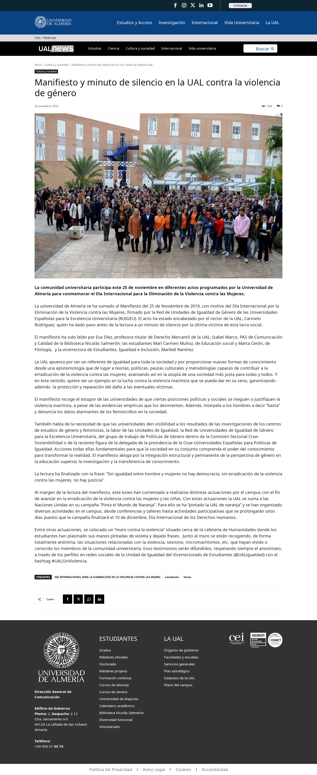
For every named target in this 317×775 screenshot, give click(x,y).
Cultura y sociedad (56, 65)
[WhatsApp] (89, 599)
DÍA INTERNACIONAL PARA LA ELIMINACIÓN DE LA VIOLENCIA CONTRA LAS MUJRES (107, 577)
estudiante (172, 577)
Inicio (38, 65)
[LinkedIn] (201, 5)
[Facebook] (175, 5)
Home (187, 577)
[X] (78, 599)
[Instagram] (184, 5)
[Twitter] (192, 5)
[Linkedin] (99, 599)
